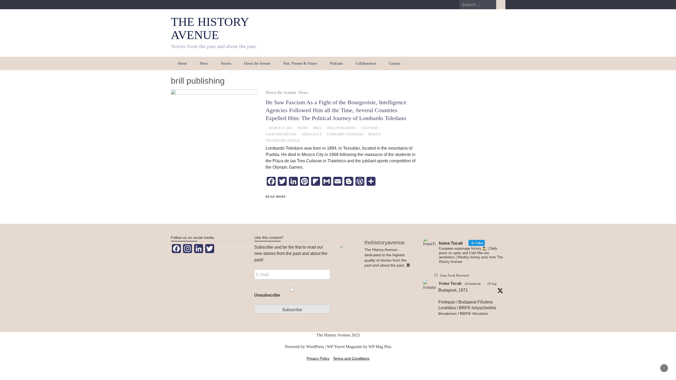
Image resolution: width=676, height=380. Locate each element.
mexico (374, 134)
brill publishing (341, 128)
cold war (369, 128)
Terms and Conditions (351, 358)
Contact (394, 63)
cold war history (281, 134)
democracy (312, 134)
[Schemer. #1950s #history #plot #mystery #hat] (376, 290)
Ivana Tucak (450, 283)
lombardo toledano (345, 134)
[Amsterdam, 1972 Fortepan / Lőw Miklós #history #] (402, 305)
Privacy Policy (318, 358)
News (204, 63)
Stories (226, 63)
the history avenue (282, 140)
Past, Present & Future (300, 63)
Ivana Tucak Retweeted (454, 275)
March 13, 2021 (281, 128)
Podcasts (336, 63)
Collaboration (366, 63)
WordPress (315, 346)
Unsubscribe (267, 295)
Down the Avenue (257, 63)
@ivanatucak (473, 284)
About (182, 63)
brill (317, 128)
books (302, 128)
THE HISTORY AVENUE (209, 28)
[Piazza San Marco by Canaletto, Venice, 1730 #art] (350, 302)
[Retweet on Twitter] (436, 275)
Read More (276, 196)
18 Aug (491, 284)
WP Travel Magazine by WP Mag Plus (359, 346)
